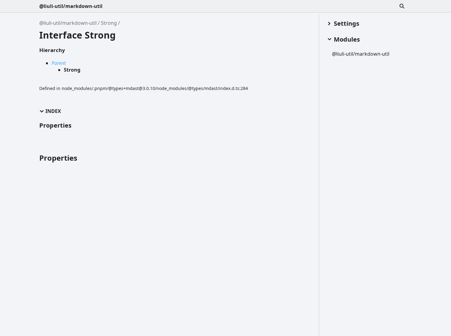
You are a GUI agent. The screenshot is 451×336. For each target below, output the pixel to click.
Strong (109, 23)
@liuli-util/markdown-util (70, 6)
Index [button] (53, 111)
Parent (59, 63)
